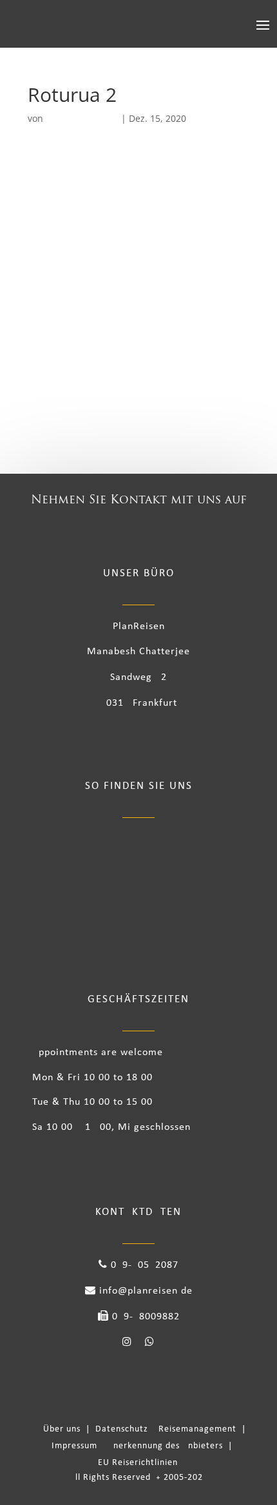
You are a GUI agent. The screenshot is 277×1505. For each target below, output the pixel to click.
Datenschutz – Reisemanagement (168, 1429)
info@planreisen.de (144, 1291)
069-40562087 (143, 1265)
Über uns (64, 1429)
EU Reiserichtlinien (138, 1463)
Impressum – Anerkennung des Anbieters (138, 1446)
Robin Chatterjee (82, 118)
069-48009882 (144, 1317)
